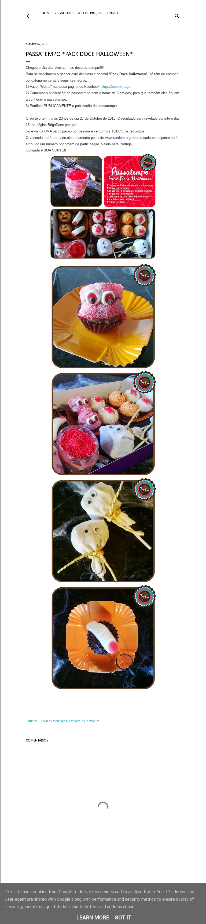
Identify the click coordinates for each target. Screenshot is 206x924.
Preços (96, 13)
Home (46, 13)
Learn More (92, 917)
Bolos (82, 13)
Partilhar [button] (31, 721)
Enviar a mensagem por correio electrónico (70, 721)
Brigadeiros (64, 13)
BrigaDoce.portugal (116, 87)
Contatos (113, 13)
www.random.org (118, 138)
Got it (123, 917)
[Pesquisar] (177, 15)
